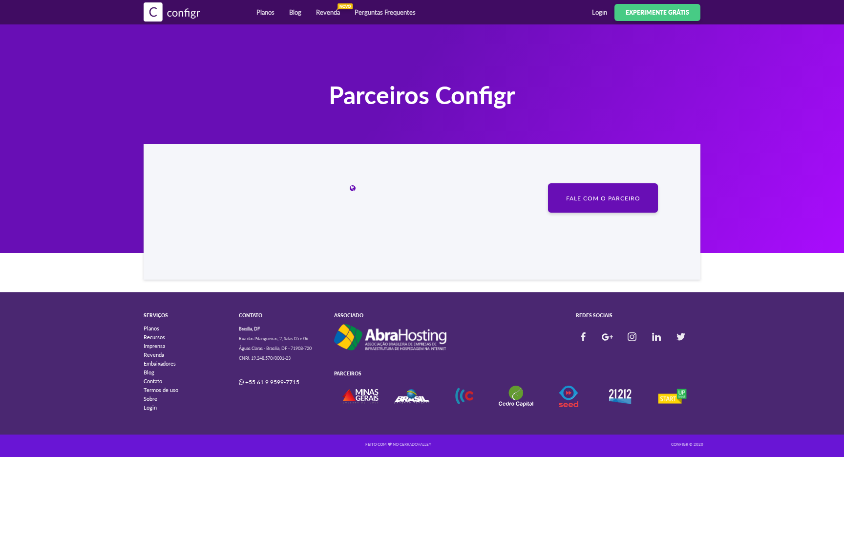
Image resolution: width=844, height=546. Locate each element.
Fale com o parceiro (603, 198)
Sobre (150, 398)
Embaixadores (160, 363)
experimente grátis (657, 12)
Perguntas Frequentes (385, 12)
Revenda (331, 10)
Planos (265, 12)
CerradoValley (415, 444)
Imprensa (154, 346)
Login (599, 12)
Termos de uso (161, 390)
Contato (153, 381)
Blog (295, 12)
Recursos (154, 337)
